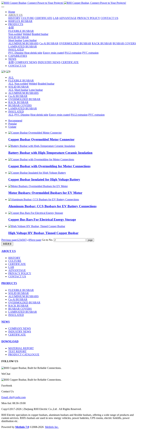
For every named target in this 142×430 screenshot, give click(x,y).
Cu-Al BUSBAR (17, 96)
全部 (11, 27)
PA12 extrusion (79, 114)
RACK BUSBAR (18, 102)
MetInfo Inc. (52, 427)
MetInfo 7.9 (22, 427)
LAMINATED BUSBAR (22, 108)
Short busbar (21, 89)
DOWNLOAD (10, 341)
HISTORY (14, 257)
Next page (35, 239)
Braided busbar (46, 83)
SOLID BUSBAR (18, 86)
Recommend (15, 120)
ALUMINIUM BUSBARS (23, 92)
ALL (11, 77)
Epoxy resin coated (59, 114)
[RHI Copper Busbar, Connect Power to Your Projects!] (71, 2)
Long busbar (36, 89)
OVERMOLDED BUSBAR (24, 99)
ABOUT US (8, 251)
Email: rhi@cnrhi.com (13, 397)
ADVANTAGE (17, 270)
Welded (33, 83)
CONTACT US (17, 276)
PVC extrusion (96, 114)
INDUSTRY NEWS (19, 331)
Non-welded (21, 83)
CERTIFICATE (17, 264)
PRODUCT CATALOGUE (23, 354)
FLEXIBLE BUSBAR (21, 80)
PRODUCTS (9, 283)
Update (12, 126)
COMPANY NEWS (19, 328)
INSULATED (16, 111)
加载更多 (7, 244)
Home (11, 11)
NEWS (5, 321)
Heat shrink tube (39, 114)
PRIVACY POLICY (19, 273)
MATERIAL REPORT (21, 348)
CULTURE (14, 260)
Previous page (9, 239)
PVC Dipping (22, 114)
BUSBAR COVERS (20, 105)
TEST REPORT (17, 351)
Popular (12, 123)
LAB (11, 267)
